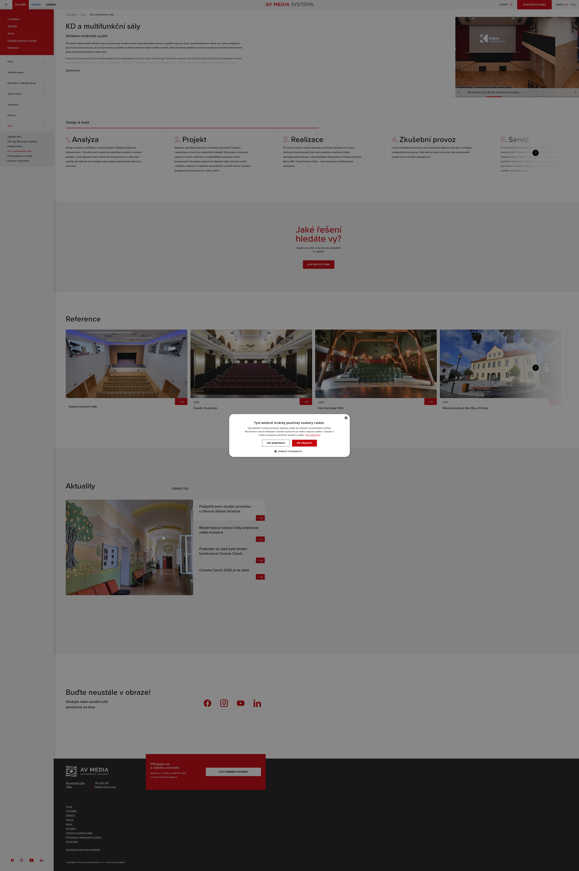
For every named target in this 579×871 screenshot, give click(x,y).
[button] (289, 451)
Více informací (312, 435)
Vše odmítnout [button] (276, 443)
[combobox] (346, 417)
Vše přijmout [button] (304, 443)
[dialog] (289, 435)
